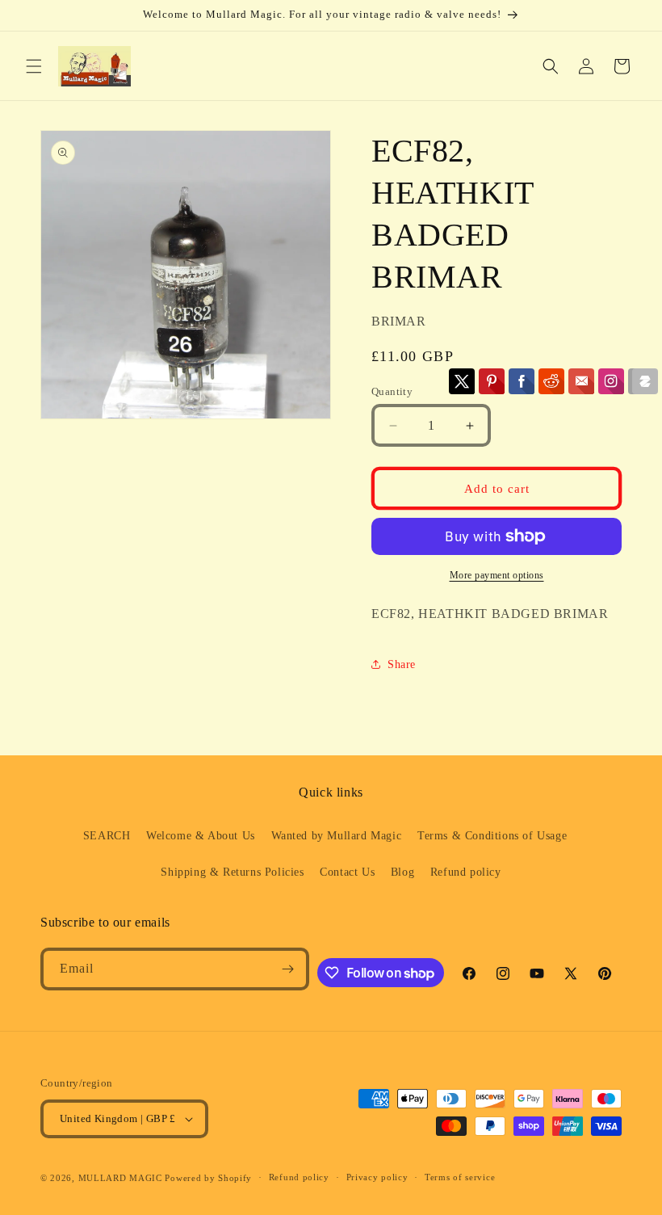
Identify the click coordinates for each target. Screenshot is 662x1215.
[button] (34, 66)
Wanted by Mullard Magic (336, 836)
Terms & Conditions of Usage (492, 836)
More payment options (497, 575)
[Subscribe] (288, 969)
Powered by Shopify (208, 1178)
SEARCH (107, 836)
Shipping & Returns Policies (232, 872)
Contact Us (347, 872)
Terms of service (460, 1177)
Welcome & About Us (200, 836)
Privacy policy (377, 1177)
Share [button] (402, 664)
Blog (402, 872)
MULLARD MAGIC (120, 1178)
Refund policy (465, 872)
